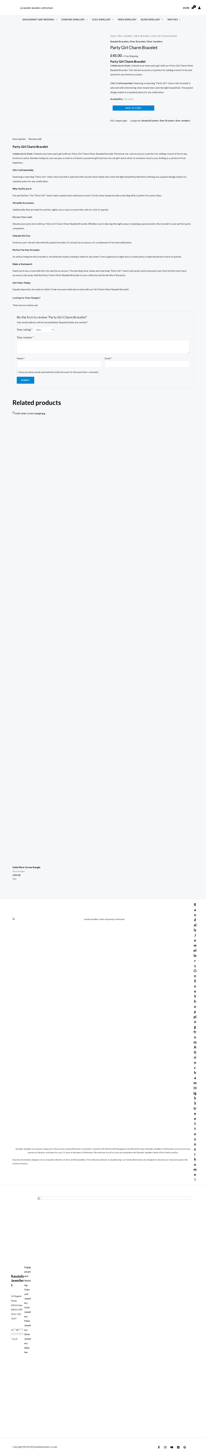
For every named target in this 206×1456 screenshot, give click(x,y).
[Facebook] (158, 1447)
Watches (172, 19)
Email (108, 358)
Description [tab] (19, 138)
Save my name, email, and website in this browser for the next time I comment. (59, 372)
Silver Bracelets (142, 36)
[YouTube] (171, 1447)
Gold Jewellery (101, 19)
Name (21, 358)
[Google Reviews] (184, 1447)
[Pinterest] (178, 1447)
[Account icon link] (199, 7)
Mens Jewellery (127, 19)
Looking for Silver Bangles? (27, 297)
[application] (55, 19)
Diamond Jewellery (73, 19)
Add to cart (133, 108)
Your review (25, 337)
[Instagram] (165, 1447)
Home (113, 36)
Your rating (24, 329)
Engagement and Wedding (38, 19)
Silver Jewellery (150, 19)
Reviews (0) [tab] (35, 138)
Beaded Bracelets (119, 41)
